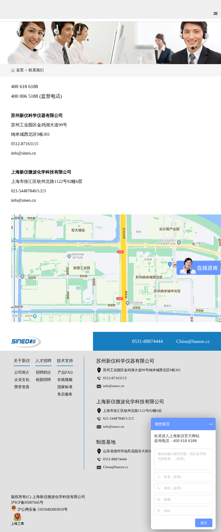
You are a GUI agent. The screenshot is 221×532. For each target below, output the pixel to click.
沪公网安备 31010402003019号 (43, 509)
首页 (20, 70)
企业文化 (21, 380)
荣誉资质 (21, 387)
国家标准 (64, 387)
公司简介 (21, 372)
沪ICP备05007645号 (27, 502)
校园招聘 (43, 380)
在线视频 (64, 380)
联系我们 (36, 70)
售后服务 (64, 394)
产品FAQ (65, 372)
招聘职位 (43, 372)
